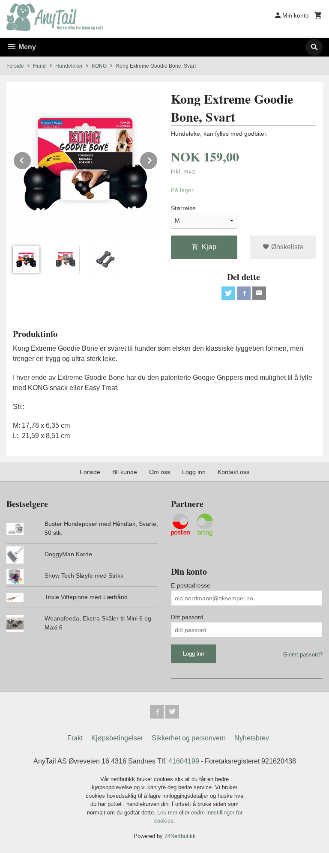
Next (157, 159)
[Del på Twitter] (228, 293)
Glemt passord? (303, 654)
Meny (26, 47)
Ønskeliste (286, 247)
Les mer (168, 812)
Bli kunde (124, 471)
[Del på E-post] (259, 293)
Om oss (159, 471)
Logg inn (194, 471)
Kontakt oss (233, 471)
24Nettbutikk (180, 836)
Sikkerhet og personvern (189, 738)
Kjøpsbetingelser (117, 738)
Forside (15, 66)
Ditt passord (187, 617)
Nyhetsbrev (251, 738)
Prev (31, 159)
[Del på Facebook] (244, 293)
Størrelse (183, 208)
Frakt (75, 738)
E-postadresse (190, 585)
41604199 (183, 761)
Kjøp (209, 247)
